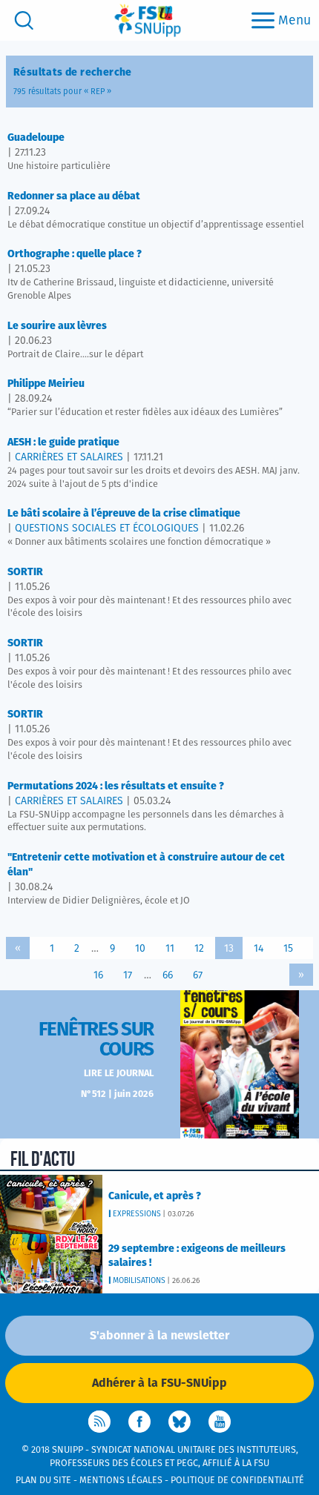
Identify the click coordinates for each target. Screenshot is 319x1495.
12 (199, 949)
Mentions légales (120, 1480)
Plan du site (43, 1480)
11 (169, 949)
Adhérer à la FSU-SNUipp (159, 1383)
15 (288, 949)
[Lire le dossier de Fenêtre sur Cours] (239, 1064)
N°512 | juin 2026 (117, 1094)
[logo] (147, 20)
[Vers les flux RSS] (99, 1422)
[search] (24, 20)
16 (98, 975)
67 (198, 975)
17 (127, 975)
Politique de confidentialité (237, 1480)
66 (167, 975)
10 (140, 949)
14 (258, 949)
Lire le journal (119, 1073)
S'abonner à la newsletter (159, 1336)
